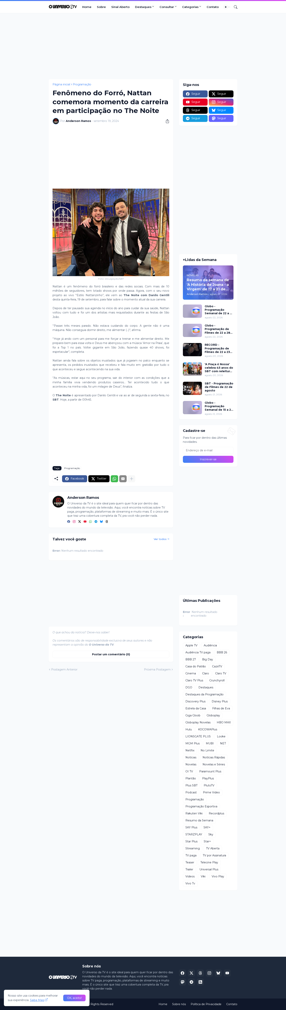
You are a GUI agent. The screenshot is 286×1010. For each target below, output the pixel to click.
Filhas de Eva (221, 708)
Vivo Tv (190, 883)
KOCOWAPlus (207, 729)
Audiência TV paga (198, 652)
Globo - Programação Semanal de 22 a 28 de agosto (219, 310)
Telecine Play (209, 862)
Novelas (190, 764)
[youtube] (85, 522)
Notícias (190, 757)
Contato (213, 7)
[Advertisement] (143, 46)
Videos (190, 876)
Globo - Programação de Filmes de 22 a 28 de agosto (217, 329)
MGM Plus (192, 743)
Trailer (189, 869)
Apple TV (191, 645)
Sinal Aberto (120, 7)
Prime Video (211, 792)
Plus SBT (191, 785)
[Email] (123, 478)
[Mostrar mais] (131, 478)
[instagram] (74, 522)
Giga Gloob (192, 715)
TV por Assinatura (214, 855)
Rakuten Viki (194, 813)
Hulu (188, 729)
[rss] (200, 981)
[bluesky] (101, 522)
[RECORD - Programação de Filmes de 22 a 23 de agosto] (192, 349)
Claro (205, 673)
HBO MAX (224, 722)
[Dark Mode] (227, 7)
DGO (188, 687)
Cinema (190, 673)
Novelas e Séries (214, 764)
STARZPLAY (193, 834)
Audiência (210, 645)
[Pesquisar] (234, 7)
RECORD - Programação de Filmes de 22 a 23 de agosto (217, 348)
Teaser (189, 862)
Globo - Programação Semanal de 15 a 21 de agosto (218, 406)
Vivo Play (218, 876)
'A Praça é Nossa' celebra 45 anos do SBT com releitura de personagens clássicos (219, 367)
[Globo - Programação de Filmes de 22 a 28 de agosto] (192, 330)
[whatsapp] (90, 522)
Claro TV (220, 673)
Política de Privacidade (206, 1004)
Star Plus (191, 841)
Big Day (207, 659)
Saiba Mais (37, 1000)
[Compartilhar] (166, 121)
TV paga (191, 855)
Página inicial (61, 84)
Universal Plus (208, 869)
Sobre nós (179, 1004)
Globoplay (213, 715)
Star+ (207, 841)
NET (223, 743)
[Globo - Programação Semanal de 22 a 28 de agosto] (192, 311)
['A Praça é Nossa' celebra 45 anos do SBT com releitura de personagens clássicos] (192, 369)
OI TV (189, 771)
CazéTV (217, 666)
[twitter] (79, 522)
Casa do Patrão (195, 666)
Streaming (192, 848)
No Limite (207, 750)
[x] (191, 973)
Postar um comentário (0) (111, 654)
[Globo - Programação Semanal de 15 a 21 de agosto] (192, 407)
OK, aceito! (74, 998)
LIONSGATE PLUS (198, 736)
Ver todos (160, 539)
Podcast (191, 792)
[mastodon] (182, 981)
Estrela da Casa (195, 708)
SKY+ (207, 827)
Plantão (190, 778)
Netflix (189, 750)
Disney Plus (220, 701)
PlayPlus (208, 778)
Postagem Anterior (64, 669)
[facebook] (68, 522)
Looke (221, 736)
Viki (203, 876)
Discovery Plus (195, 701)
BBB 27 (190, 659)
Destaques (143, 7)
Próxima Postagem (157, 669)
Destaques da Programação (204, 694)
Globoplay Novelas (198, 722)
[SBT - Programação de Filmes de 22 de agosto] (192, 388)
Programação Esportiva (201, 806)
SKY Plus (191, 827)
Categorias (190, 7)
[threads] (106, 522)
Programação (82, 84)
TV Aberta (212, 848)
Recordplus (216, 813)
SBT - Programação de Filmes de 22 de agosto (219, 387)
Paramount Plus (210, 771)
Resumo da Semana (199, 820)
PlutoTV (209, 785)
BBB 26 (222, 652)
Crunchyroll (217, 680)
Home (86, 7)
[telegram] (96, 522)
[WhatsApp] (114, 478)
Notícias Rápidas (214, 757)
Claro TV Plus (194, 680)
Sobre (101, 7)
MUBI (210, 743)
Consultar (167, 7)
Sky (210, 834)
